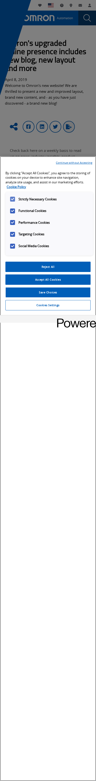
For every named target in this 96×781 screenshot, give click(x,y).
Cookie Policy (16, 187)
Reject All (48, 267)
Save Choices (48, 292)
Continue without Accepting (74, 162)
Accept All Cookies (48, 279)
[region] (48, 468)
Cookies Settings (48, 305)
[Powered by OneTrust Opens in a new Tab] (75, 320)
